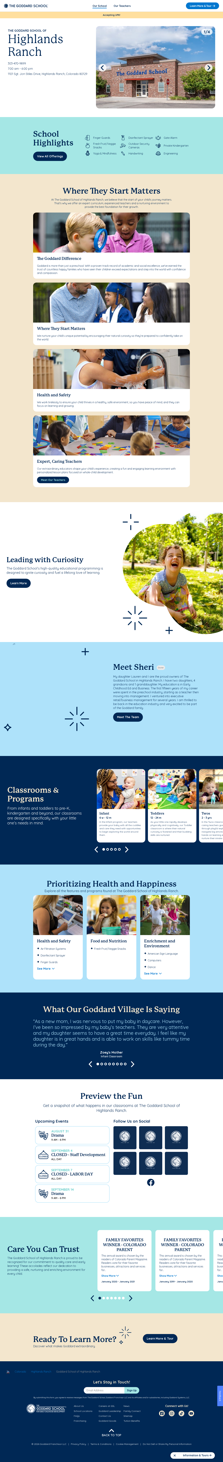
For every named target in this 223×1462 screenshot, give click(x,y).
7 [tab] (121, 1064)
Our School (100, 6)
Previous (102, 67)
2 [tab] (107, 849)
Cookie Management (127, 1444)
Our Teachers (122, 6)
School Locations (83, 1411)
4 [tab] (115, 849)
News (126, 1406)
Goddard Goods (107, 1420)
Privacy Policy (78, 1444)
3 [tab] (111, 849)
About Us (79, 1406)
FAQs (77, 1415)
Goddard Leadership (110, 1411)
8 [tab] (125, 1064)
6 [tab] (117, 1064)
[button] (72, 1135)
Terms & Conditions (101, 1444)
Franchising (80, 1420)
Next (209, 67)
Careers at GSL (107, 1406)
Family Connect (132, 1411)
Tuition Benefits (132, 1420)
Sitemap (128, 1415)
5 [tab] (119, 849)
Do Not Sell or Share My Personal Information (167, 1444)
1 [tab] (103, 849)
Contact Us (105, 1415)
